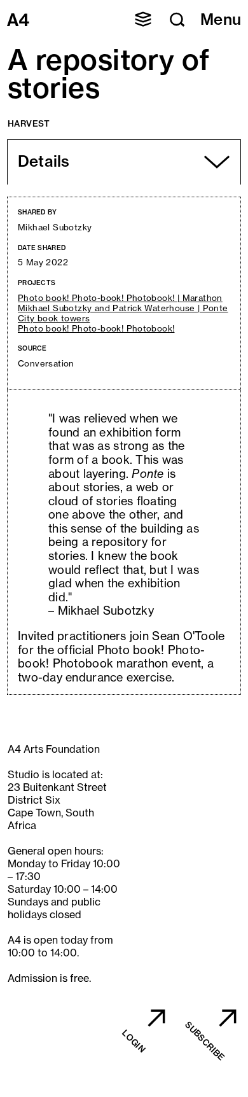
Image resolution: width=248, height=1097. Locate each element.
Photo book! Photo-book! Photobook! (96, 328)
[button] (143, 19)
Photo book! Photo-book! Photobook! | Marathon (120, 298)
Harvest (29, 123)
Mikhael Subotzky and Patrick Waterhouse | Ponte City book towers (123, 313)
